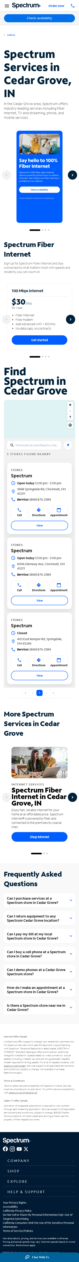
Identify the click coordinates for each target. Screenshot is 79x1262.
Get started (39, 340)
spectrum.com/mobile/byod (23, 1092)
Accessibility (10, 1206)
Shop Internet (39, 837)
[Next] (72, 175)
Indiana (11, 34)
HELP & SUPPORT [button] (26, 1191)
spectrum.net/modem (15, 1065)
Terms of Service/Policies (18, 1231)
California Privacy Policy (17, 1210)
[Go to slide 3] (45, 230)
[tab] (39, 1160)
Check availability (39, 18)
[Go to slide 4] (48, 230)
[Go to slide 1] (35, 230)
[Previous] (6, 175)
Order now (56, 6)
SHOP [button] (13, 1171)
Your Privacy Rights (14, 1202)
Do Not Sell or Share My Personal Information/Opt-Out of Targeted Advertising (37, 1217)
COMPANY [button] (18, 1160)
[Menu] (6, 5)
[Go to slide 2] (42, 230)
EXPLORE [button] (17, 1181)
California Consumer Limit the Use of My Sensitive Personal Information (38, 1225)
